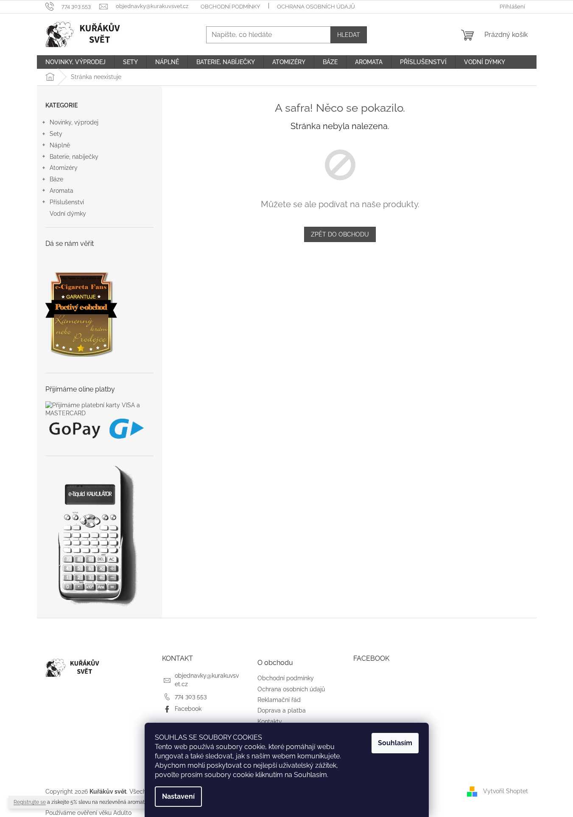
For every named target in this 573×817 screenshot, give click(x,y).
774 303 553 (191, 696)
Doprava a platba (281, 710)
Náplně (60, 145)
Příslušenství (67, 202)
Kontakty (269, 721)
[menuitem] (75, 62)
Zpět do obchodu (340, 234)
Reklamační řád (279, 699)
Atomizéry (64, 167)
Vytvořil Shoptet (505, 791)
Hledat (348, 34)
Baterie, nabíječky (74, 156)
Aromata (61, 190)
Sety (56, 133)
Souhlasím (395, 743)
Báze (56, 179)
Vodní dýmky (68, 213)
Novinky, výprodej (74, 122)
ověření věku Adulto (104, 812)
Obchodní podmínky (230, 6)
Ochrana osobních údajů (316, 6)
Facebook (188, 708)
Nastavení (178, 796)
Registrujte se (30, 802)
